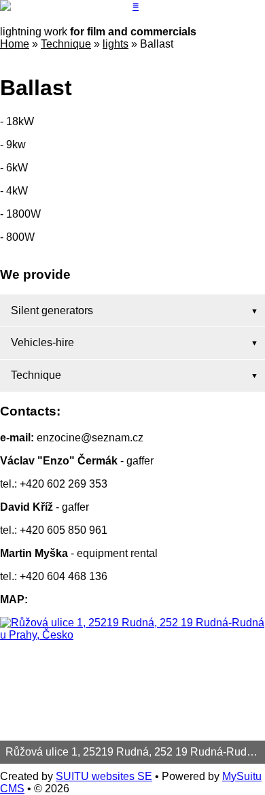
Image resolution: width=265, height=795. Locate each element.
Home (14, 44)
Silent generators (52, 310)
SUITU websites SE (104, 776)
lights (115, 44)
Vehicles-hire (42, 342)
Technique (66, 44)
